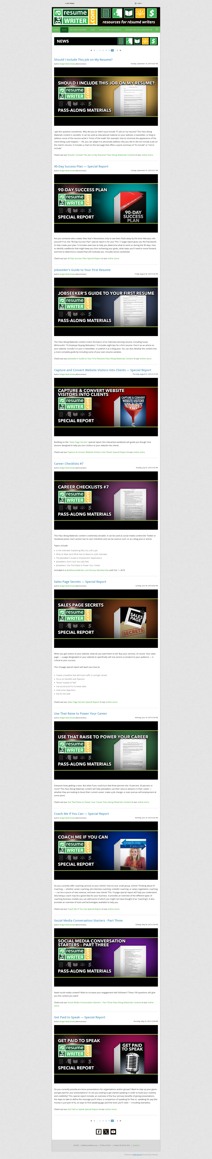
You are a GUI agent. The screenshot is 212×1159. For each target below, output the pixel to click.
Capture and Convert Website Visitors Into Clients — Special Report (102, 370)
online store (147, 155)
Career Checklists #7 (68, 464)
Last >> (121, 50)
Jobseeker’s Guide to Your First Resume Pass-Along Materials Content (100, 358)
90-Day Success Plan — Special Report (81, 166)
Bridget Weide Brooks (67, 64)
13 (106, 50)
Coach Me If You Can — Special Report (81, 814)
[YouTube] (113, 1134)
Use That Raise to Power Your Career (80, 713)
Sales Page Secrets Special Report (83, 702)
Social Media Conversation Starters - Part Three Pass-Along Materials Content (104, 1002)
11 (100, 50)
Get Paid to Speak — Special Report (79, 1017)
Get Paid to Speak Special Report (83, 1109)
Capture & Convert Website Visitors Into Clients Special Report (97, 452)
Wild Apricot (137, 1155)
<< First (90, 50)
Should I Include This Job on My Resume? (83, 60)
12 (103, 50)
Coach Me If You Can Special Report (84, 909)
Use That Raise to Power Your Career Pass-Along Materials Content (99, 802)
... (97, 50)
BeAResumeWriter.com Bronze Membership (88, 570)
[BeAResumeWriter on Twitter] (106, 1134)
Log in (139, 3)
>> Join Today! (69, 3)
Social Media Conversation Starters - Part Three (88, 920)
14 (109, 50)
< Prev (94, 50)
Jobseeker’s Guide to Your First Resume (82, 270)
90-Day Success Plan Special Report (84, 258)
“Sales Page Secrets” (78, 442)
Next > (117, 50)
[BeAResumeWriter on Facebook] (98, 1134)
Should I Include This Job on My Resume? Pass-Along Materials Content (101, 155)
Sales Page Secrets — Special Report (80, 582)
